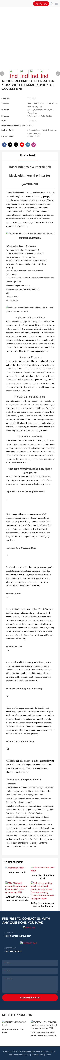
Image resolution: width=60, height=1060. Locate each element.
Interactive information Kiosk (43, 876)
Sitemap (34, 1055)
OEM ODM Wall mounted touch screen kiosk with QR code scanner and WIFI (17, 898)
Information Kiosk (17, 872)
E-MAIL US (8, 933)
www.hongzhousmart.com (19, 1055)
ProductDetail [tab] (27, 155)
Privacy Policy (45, 1055)
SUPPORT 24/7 (10, 948)
